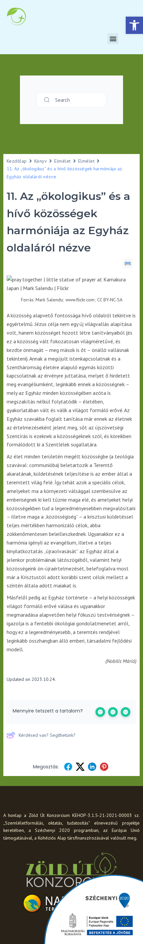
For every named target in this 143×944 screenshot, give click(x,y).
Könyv (40, 161)
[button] (134, 25)
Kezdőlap (17, 161)
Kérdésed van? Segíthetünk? (47, 735)
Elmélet (62, 161)
